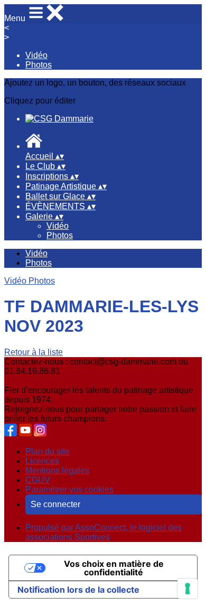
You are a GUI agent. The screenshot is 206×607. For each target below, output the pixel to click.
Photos (38, 64)
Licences (42, 460)
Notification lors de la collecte (78, 589)
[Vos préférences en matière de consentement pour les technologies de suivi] (187, 588)
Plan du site (47, 451)
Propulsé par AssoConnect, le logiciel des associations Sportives (103, 532)
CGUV (37, 479)
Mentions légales (57, 470)
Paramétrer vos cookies (69, 489)
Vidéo (36, 55)
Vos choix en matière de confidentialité (114, 567)
